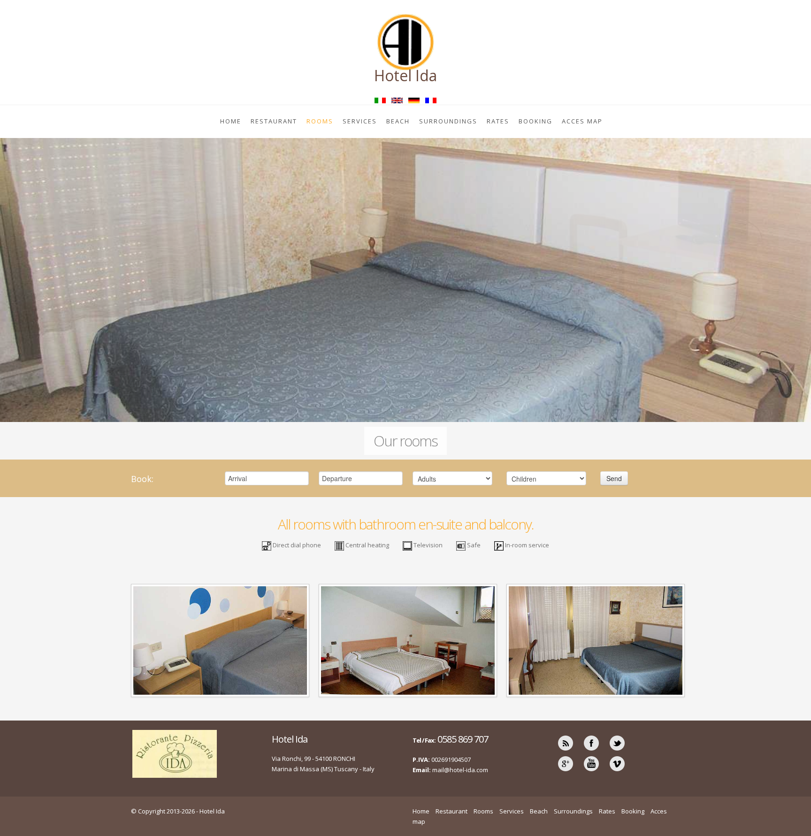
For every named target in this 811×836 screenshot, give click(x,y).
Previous (9, 281)
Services (360, 121)
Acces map (582, 121)
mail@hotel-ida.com (460, 770)
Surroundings (448, 121)
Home (230, 121)
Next (802, 281)
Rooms (319, 121)
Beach (398, 121)
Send (614, 478)
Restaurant (274, 121)
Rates (498, 121)
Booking (535, 121)
